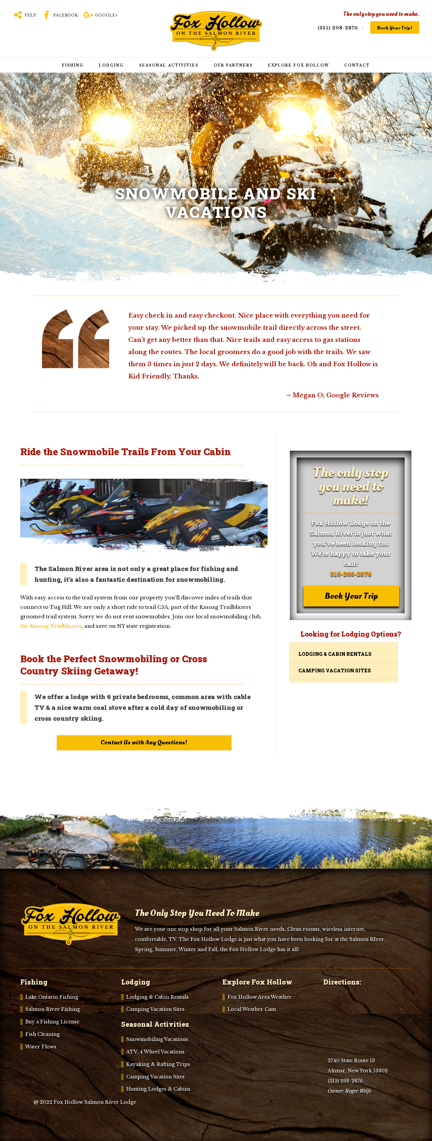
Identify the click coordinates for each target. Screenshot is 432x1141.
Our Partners (233, 65)
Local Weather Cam (251, 1009)
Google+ (106, 15)
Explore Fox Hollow (298, 65)
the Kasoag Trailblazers (51, 626)
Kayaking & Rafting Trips (158, 1064)
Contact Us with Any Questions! (144, 742)
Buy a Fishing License (52, 1022)
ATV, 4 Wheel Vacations (155, 1052)
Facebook (65, 15)
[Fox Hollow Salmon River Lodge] (216, 47)
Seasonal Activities (168, 65)
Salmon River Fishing (52, 1009)
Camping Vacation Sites (334, 670)
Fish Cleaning (42, 1034)
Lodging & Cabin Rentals (335, 654)
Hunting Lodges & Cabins (158, 1089)
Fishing (73, 65)
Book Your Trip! (394, 28)
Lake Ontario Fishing (51, 997)
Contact (357, 65)
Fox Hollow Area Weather (259, 997)
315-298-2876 (351, 574)
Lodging (111, 65)
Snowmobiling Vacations (157, 1039)
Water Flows (40, 1047)
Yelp (29, 15)
